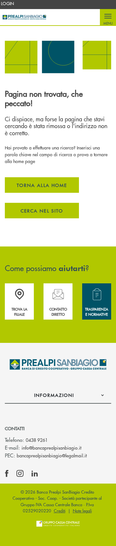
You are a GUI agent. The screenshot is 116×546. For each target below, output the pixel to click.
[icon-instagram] (20, 473)
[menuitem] (7, 3)
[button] (108, 17)
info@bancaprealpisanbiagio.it (51, 447)
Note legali (82, 511)
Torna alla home (42, 185)
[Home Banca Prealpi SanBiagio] (24, 17)
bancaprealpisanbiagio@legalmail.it (52, 455)
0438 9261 (37, 440)
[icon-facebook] (7, 473)
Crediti (59, 511)
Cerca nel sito (42, 210)
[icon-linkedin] (34, 473)
